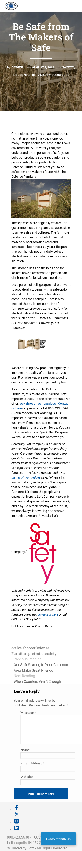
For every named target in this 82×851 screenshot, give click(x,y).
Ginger (17, 67)
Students (21, 75)
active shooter (23, 647)
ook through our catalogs (38, 403)
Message (28, 712)
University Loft (22, 848)
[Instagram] (16, 822)
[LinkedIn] (16, 829)
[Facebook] (16, 809)
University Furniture (50, 75)
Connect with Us (58, 839)
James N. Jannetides (26, 477)
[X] (16, 816)
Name (26, 750)
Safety (68, 67)
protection (37, 653)
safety (51, 653)
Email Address (32, 763)
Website (26, 776)
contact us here (48, 614)
